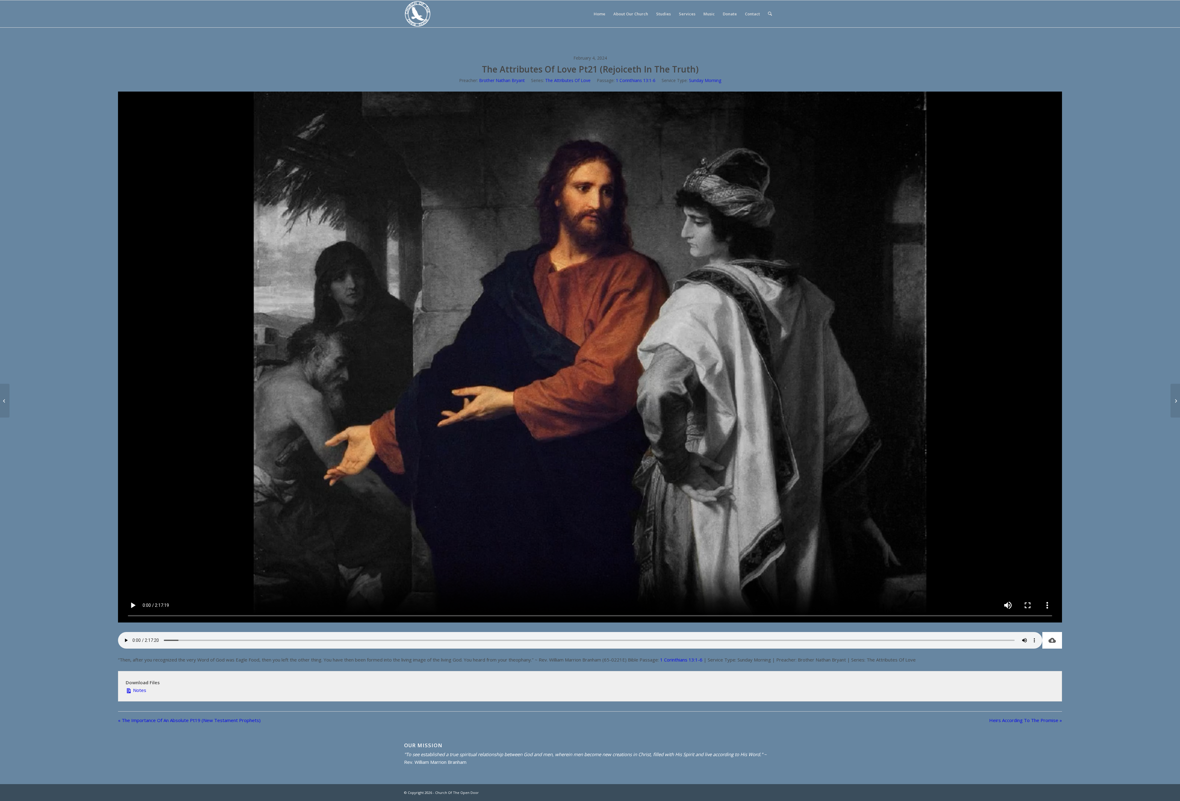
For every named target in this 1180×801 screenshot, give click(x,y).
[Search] (770, 13)
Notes (139, 690)
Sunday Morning (705, 80)
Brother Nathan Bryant (502, 80)
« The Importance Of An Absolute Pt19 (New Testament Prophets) (189, 720)
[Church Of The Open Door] (417, 13)
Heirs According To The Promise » (1025, 720)
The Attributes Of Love (568, 80)
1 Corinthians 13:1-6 (635, 80)
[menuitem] (599, 13)
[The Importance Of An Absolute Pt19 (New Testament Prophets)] (5, 401)
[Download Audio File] (1052, 640)
